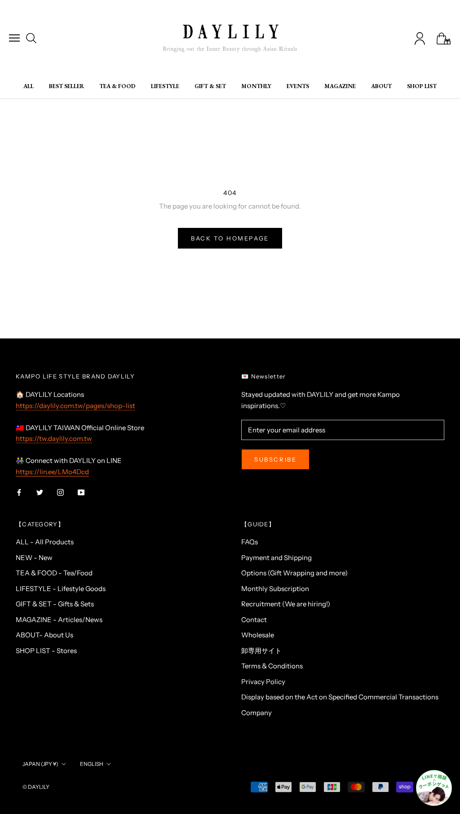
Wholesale (257, 635)
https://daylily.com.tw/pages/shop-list (75, 405)
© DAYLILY (35, 786)
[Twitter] (39, 492)
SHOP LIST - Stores (46, 650)
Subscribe (275, 459)
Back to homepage (230, 238)
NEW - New (34, 557)
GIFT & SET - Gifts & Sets (55, 604)
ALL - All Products (45, 542)
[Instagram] (60, 492)
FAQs (249, 542)
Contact (254, 619)
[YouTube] (81, 492)
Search (31, 38)
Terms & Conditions (272, 666)
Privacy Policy (263, 681)
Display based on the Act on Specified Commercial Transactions (339, 697)
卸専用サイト (261, 650)
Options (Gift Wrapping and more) (294, 573)
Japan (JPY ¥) (40, 764)
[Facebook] (19, 492)
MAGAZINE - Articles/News (59, 619)
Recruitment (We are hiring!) (285, 604)
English (91, 764)
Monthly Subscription (275, 588)
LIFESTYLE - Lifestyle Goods (61, 588)
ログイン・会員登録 (420, 38)
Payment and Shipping (276, 557)
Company (256, 712)
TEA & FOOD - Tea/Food (54, 573)
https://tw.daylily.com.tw (54, 438)
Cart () (444, 38)
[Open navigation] (14, 38)
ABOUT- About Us (44, 635)
